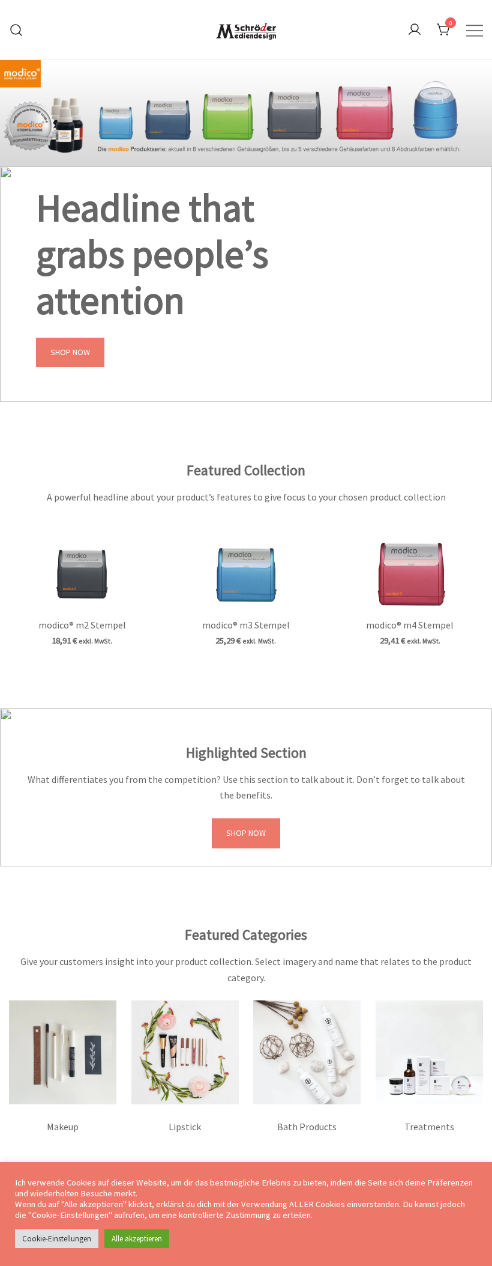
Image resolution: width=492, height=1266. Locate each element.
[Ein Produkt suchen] (16, 30)
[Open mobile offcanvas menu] (474, 30)
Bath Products (307, 1127)
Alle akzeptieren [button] (137, 1239)
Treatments (429, 1127)
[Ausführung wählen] (82, 569)
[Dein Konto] (414, 30)
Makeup (63, 1127)
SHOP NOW (70, 352)
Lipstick (185, 1127)
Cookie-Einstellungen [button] (56, 1239)
